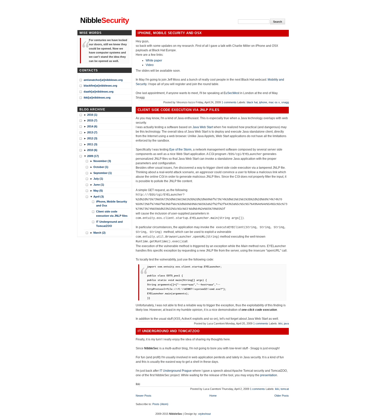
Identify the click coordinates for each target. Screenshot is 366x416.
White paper (154, 60)
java (286, 323)
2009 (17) (93, 156)
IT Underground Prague (176, 370)
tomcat (285, 388)
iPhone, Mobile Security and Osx (170, 33)
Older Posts (281, 395)
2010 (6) (92, 150)
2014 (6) (92, 126)
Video (150, 65)
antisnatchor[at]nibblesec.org (103, 79)
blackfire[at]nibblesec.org (100, 85)
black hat (252, 102)
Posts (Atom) (160, 404)
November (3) (102, 160)
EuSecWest (231, 93)
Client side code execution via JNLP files (179, 110)
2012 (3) (92, 138)
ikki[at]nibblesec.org (97, 97)
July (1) (98, 178)
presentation (268, 375)
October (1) (100, 166)
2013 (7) (92, 132)
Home (213, 395)
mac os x (274, 102)
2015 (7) (92, 120)
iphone (263, 102)
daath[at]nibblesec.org (99, 91)
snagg (285, 102)
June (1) (98, 184)
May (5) (98, 190)
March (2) (99, 232)
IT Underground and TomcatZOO (168, 331)
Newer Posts (143, 395)
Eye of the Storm (180, 149)
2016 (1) (92, 114)
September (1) (102, 172)
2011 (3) (92, 144)
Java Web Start (202, 127)
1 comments (229, 102)
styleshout (204, 413)
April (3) (98, 196)
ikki (280, 323)
